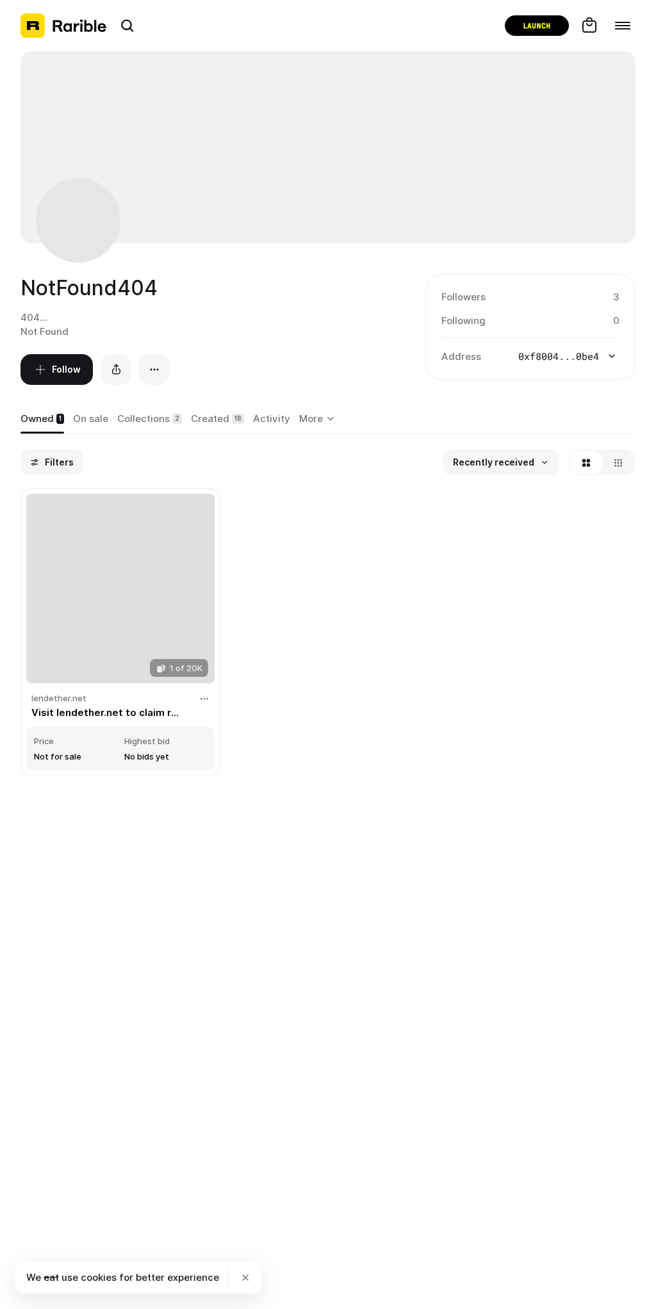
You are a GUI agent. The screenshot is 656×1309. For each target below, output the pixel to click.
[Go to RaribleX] (537, 25)
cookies (99, 1277)
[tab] (42, 419)
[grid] (328, 633)
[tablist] (318, 419)
